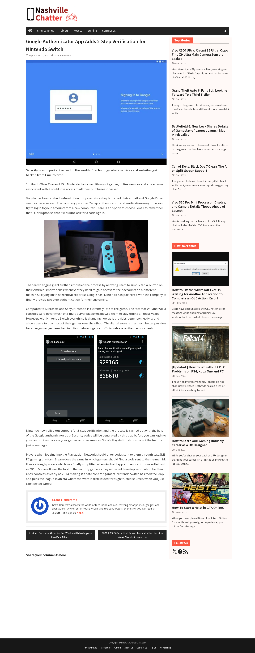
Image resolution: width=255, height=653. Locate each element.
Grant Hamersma (62, 55)
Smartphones (45, 31)
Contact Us (109, 31)
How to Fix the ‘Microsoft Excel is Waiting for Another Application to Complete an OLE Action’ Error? (197, 294)
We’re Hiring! (165, 647)
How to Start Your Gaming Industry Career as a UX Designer (198, 443)
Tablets (64, 31)
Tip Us (153, 647)
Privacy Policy (90, 647)
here (79, 513)
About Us (129, 647)
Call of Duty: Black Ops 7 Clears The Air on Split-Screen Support (200, 168)
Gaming (92, 31)
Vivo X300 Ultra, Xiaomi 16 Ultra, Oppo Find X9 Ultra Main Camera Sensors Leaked (200, 54)
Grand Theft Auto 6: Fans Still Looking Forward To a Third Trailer (199, 92)
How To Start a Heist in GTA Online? (198, 508)
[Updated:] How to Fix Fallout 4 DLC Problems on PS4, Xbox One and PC (198, 369)
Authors (117, 647)
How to (78, 31)
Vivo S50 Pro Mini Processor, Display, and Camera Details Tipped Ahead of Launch (199, 206)
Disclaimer (105, 647)
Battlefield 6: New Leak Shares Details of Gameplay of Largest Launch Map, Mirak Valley (200, 130)
